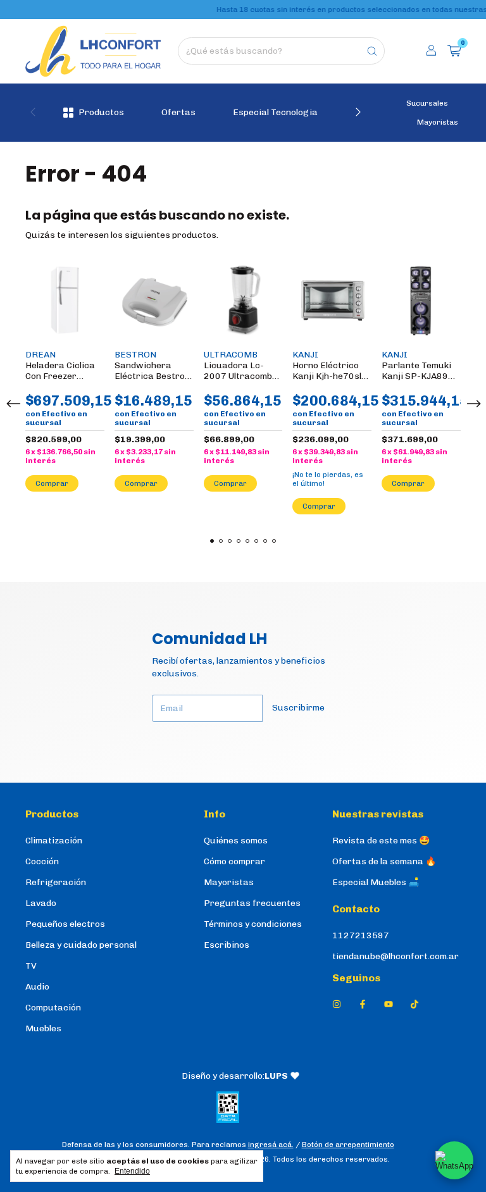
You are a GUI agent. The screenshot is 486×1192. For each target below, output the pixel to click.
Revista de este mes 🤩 (381, 840)
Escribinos (226, 945)
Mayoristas (437, 122)
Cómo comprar (234, 861)
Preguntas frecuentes (252, 903)
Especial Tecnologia (275, 112)
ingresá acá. (271, 1144)
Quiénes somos (236, 840)
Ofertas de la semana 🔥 (384, 861)
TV (31, 965)
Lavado (40, 903)
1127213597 (360, 935)
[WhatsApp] (454, 1160)
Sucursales (427, 103)
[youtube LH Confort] (388, 1004)
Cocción (42, 861)
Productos (101, 112)
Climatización (53, 840)
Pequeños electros (65, 924)
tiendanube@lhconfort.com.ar (395, 956)
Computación (53, 1007)
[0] (454, 51)
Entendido (132, 1171)
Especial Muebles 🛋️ (375, 882)
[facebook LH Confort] (362, 1004)
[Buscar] (372, 51)
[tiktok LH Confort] (414, 1004)
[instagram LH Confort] (336, 1004)
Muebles (43, 1028)
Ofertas (178, 112)
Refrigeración (55, 882)
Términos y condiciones (253, 924)
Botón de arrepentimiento (348, 1144)
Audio (37, 986)
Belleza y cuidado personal (81, 945)
